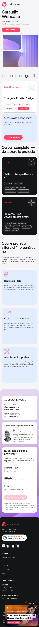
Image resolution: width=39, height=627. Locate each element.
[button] (35, 4)
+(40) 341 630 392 (11, 407)
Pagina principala (8, 557)
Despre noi (6, 565)
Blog (3, 574)
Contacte (5, 570)
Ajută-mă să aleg (15, 497)
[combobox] (8, 479)
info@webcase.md (11, 416)
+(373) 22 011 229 (11, 410)
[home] (11, 4)
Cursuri (4, 561)
